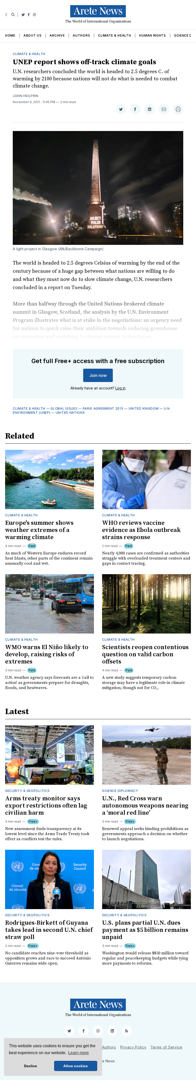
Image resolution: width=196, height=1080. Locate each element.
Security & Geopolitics (27, 791)
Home (10, 35)
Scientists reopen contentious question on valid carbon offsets (145, 654)
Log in (120, 388)
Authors (81, 35)
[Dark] (7, 14)
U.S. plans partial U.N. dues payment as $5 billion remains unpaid (145, 930)
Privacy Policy (133, 1047)
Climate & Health (114, 35)
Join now (98, 375)
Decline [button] (30, 1066)
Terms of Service (166, 1047)
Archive (57, 35)
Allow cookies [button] (75, 1066)
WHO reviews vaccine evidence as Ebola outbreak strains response (141, 530)
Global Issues (64, 408)
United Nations (70, 412)
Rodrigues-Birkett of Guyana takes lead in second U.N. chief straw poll (49, 930)
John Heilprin (26, 96)
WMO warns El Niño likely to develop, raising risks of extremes (46, 654)
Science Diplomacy (120, 791)
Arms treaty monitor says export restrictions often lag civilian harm (46, 806)
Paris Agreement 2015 (103, 408)
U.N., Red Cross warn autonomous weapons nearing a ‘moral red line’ (145, 806)
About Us (32, 35)
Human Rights (152, 35)
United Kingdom (144, 408)
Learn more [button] (78, 1053)
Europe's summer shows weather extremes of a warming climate (39, 530)
